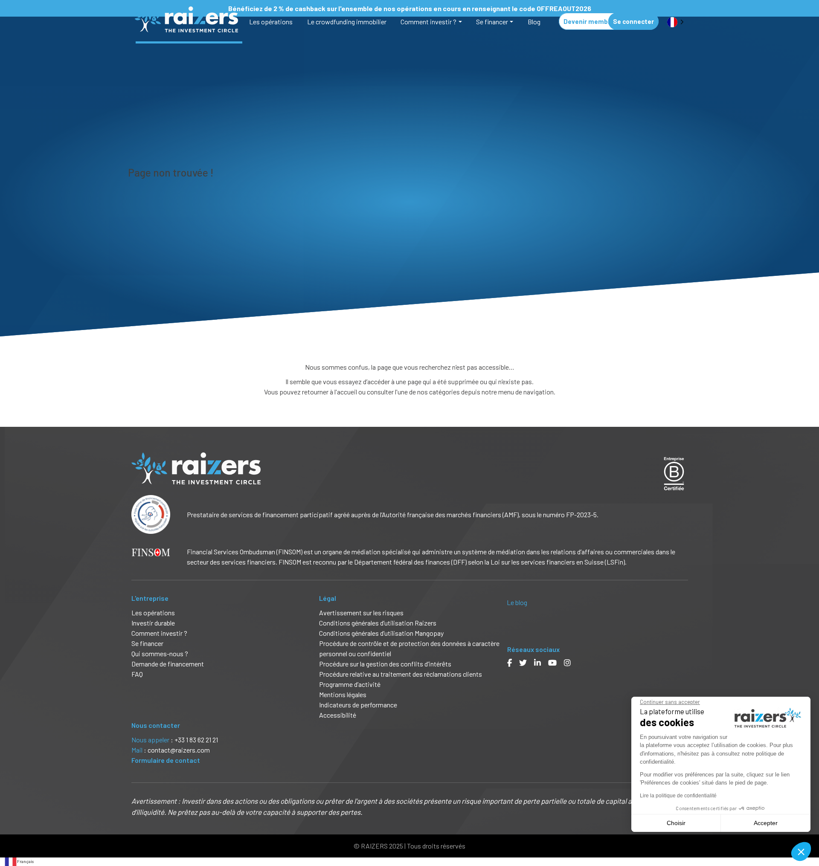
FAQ (137, 674)
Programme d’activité (349, 684)
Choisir (676, 823)
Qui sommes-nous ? (159, 653)
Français (25, 861)
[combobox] (19, 861)
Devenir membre (588, 21)
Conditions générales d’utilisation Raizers (377, 623)
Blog (534, 21)
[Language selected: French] (675, 21)
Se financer (492, 21)
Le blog (517, 602)
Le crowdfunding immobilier (346, 21)
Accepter (766, 823)
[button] (801, 851)
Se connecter (633, 21)
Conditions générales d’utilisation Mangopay (381, 633)
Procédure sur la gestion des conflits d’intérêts (385, 664)
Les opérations (271, 21)
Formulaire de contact (165, 760)
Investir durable (153, 623)
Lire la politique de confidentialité (678, 796)
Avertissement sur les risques (361, 612)
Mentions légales (342, 694)
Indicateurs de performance (358, 705)
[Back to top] (806, 831)
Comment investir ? (428, 21)
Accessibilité (338, 715)
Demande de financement (167, 664)
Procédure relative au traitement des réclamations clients (400, 674)
